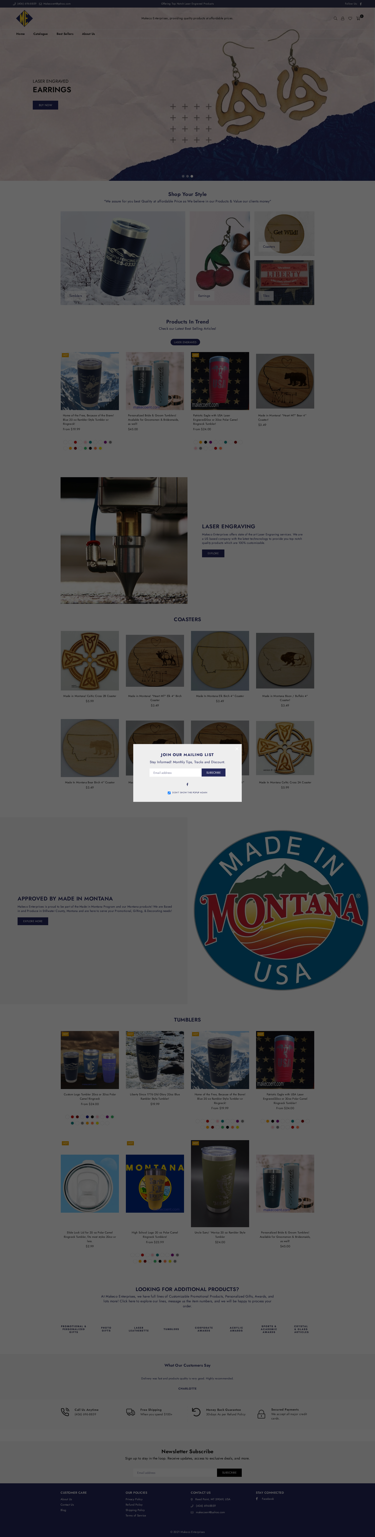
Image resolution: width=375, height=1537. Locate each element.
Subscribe (213, 773)
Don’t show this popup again (189, 792)
